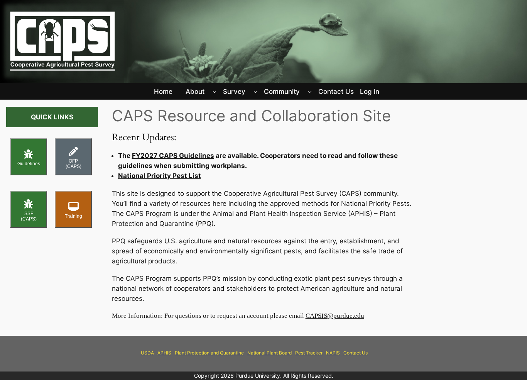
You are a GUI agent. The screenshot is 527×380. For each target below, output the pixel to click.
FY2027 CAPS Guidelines (173, 155)
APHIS (164, 353)
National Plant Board (269, 353)
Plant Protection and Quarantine (209, 353)
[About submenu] (214, 91)
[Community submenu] (310, 91)
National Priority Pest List (159, 176)
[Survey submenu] (255, 91)
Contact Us (355, 353)
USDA (147, 353)
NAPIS (333, 353)
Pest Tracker (309, 353)
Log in (369, 91)
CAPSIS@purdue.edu (335, 315)
